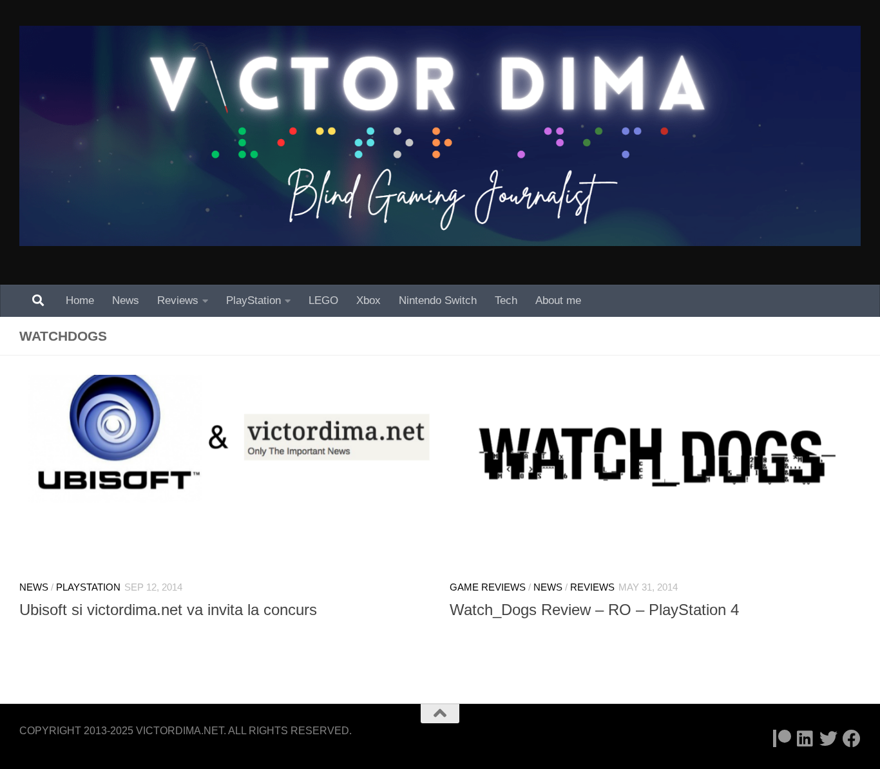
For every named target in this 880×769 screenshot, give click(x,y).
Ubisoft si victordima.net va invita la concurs (168, 610)
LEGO (323, 300)
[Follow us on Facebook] (852, 739)
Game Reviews (488, 587)
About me (558, 300)
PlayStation (253, 300)
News (125, 300)
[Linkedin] (805, 739)
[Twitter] (828, 739)
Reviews (177, 300)
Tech (506, 300)
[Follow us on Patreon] (782, 739)
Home (80, 300)
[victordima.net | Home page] (440, 136)
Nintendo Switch (438, 300)
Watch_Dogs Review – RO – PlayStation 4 (594, 610)
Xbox (368, 300)
